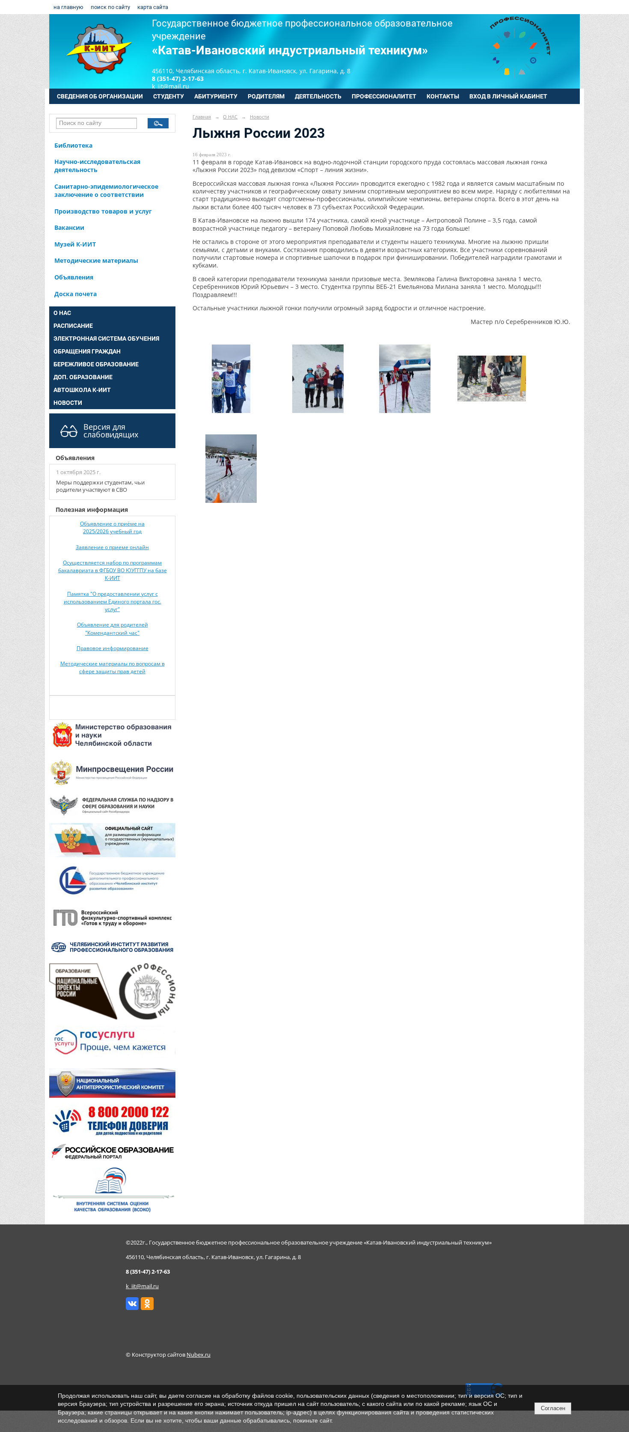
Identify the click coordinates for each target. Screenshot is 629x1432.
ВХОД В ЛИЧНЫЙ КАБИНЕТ (508, 96)
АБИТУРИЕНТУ (215, 96)
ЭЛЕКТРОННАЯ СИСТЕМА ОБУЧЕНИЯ (106, 338)
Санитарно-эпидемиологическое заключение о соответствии (106, 190)
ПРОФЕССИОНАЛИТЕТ (384, 96)
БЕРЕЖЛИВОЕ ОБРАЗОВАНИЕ (96, 364)
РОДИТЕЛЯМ (266, 96)
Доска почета (75, 294)
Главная (202, 116)
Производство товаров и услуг (103, 211)
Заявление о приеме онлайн (112, 547)
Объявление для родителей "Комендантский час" (112, 628)
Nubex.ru (199, 1354)
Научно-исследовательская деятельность (97, 165)
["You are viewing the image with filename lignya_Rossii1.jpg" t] (570, 322)
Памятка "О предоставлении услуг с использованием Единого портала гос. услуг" (112, 601)
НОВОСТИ (67, 402)
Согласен (553, 1408)
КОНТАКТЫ (443, 96)
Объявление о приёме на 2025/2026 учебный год (112, 527)
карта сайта (152, 7)
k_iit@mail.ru (142, 1286)
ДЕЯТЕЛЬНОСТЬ (318, 96)
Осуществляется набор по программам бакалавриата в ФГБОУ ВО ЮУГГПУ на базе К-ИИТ (112, 570)
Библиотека (73, 145)
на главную (68, 7)
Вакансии (69, 227)
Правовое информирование (112, 648)
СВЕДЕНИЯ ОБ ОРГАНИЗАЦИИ (100, 96)
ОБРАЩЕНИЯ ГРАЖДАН (87, 351)
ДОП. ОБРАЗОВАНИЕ (83, 377)
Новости (259, 116)
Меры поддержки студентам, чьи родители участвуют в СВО (100, 486)
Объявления (73, 277)
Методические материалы (96, 260)
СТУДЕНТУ (168, 96)
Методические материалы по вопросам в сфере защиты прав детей (112, 667)
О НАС (62, 312)
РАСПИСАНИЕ (73, 325)
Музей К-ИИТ (75, 244)
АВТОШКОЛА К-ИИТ (82, 389)
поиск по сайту (110, 7)
